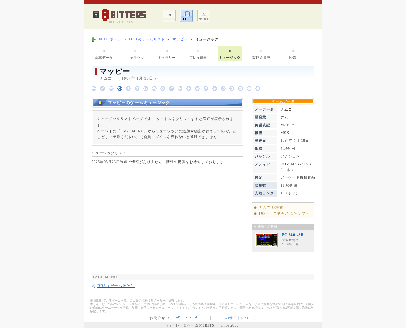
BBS (292, 58)
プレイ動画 (198, 58)
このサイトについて (238, 318)
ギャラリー (167, 58)
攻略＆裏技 (261, 58)
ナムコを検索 (271, 207)
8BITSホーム (110, 39)
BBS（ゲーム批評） (116, 285)
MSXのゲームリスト (147, 39)
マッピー (180, 39)
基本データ (104, 58)
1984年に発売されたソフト (284, 213)
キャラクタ (135, 58)
